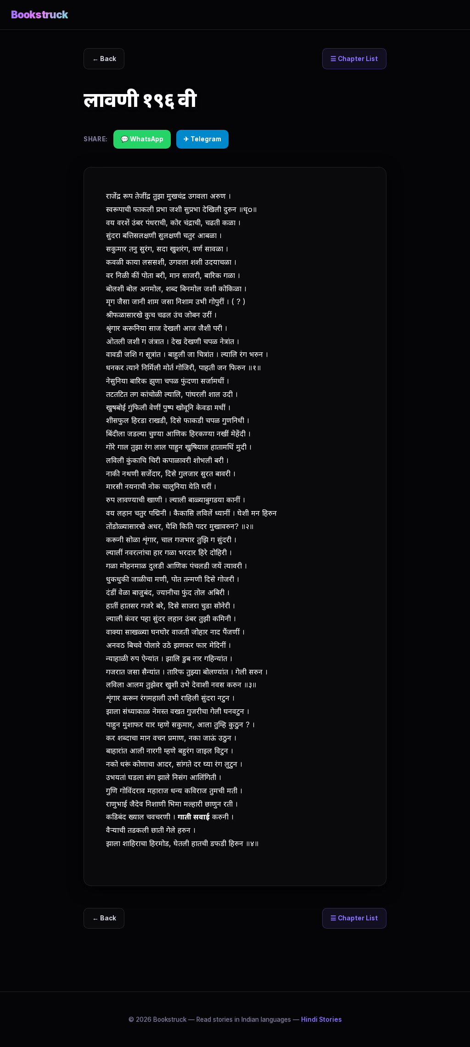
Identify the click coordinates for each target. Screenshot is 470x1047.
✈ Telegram (202, 139)
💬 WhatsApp (142, 139)
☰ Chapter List (354, 58)
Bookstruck (39, 14)
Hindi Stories (321, 1019)
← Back (104, 58)
